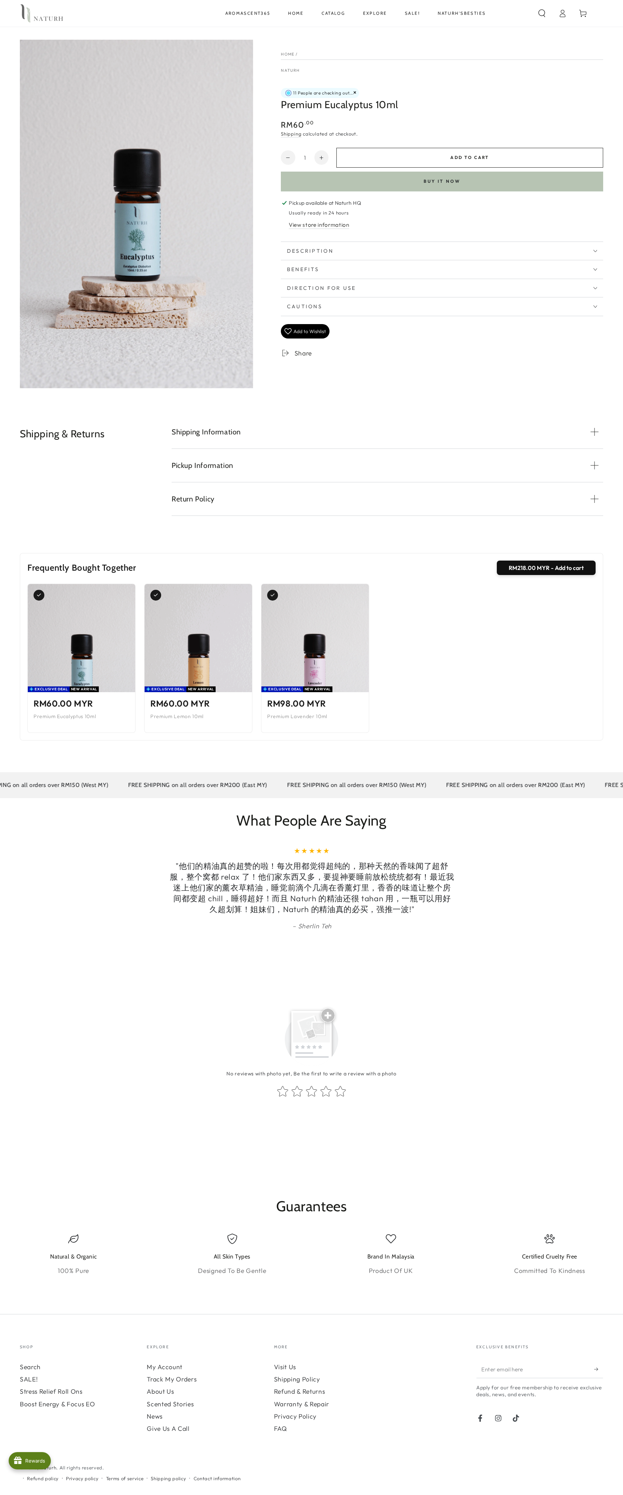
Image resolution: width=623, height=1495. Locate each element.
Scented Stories (170, 1404)
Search (30, 1367)
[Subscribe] (598, 1369)
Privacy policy (82, 1478)
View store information (319, 224)
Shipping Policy (297, 1379)
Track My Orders (171, 1379)
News (155, 1416)
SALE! (29, 1379)
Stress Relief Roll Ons (51, 1391)
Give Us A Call (168, 1428)
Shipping (291, 134)
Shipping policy (168, 1478)
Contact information (217, 1478)
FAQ (280, 1428)
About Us (160, 1391)
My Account (164, 1367)
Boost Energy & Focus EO (57, 1404)
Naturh (290, 70)
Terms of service (125, 1478)
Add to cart (469, 157)
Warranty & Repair (301, 1404)
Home (288, 54)
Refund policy (43, 1478)
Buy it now (442, 181)
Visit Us (285, 1367)
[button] (541, 13)
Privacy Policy (295, 1416)
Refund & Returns (299, 1391)
